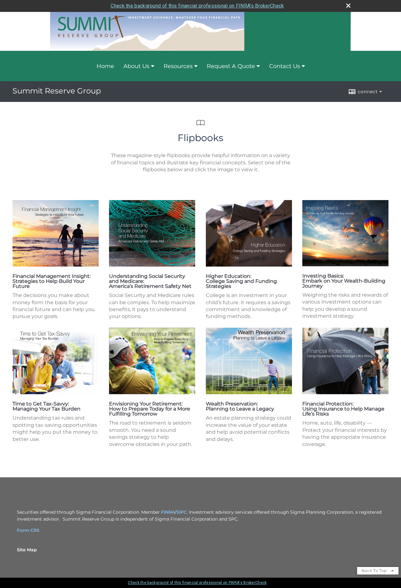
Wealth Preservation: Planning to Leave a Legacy (240, 406)
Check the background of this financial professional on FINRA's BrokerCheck (197, 6)
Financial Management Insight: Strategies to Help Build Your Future (52, 281)
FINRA (168, 512)
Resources (178, 66)
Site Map (27, 550)
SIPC (181, 512)
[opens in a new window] (56, 265)
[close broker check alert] (348, 5)
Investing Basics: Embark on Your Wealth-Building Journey (343, 281)
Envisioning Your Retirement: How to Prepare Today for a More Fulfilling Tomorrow (149, 409)
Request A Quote (231, 66)
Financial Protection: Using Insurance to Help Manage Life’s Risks (343, 409)
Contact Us (284, 66)
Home (105, 66)
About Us (136, 66)
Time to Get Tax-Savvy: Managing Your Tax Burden (47, 406)
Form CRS (28, 530)
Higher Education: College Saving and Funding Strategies (241, 281)
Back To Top (375, 570)
